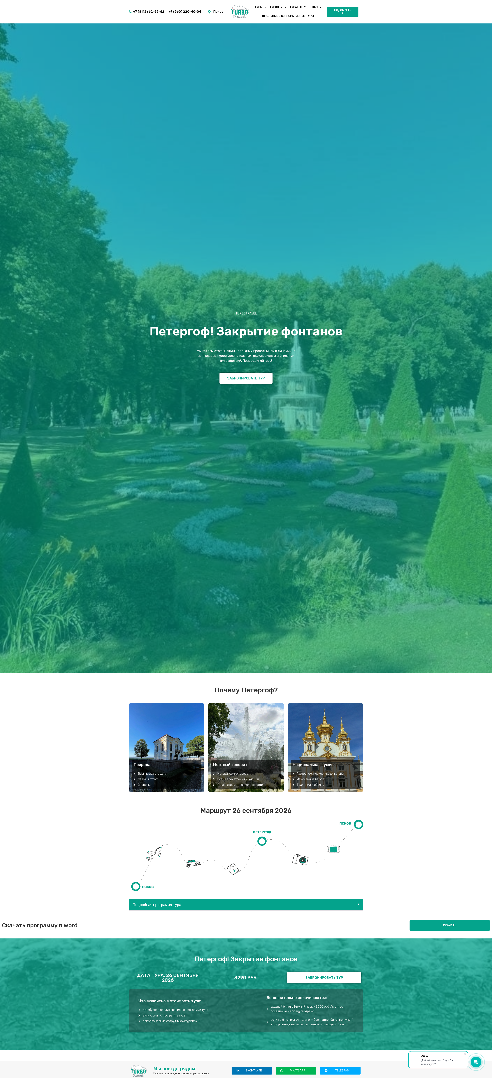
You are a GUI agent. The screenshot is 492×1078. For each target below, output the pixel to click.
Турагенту (298, 7)
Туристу (276, 7)
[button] (246, 905)
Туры (258, 7)
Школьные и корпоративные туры (288, 16)
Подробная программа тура (157, 904)
